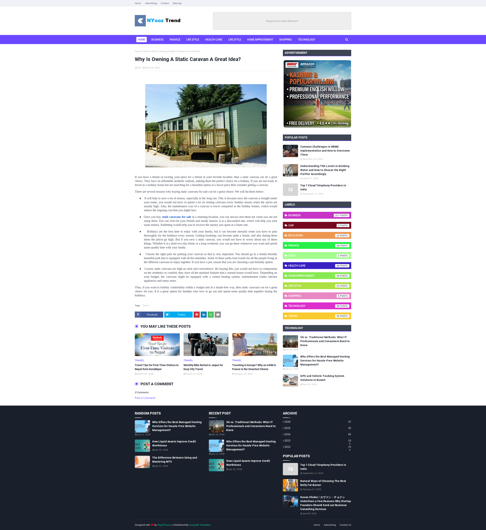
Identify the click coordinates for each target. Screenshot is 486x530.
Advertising (151, 3)
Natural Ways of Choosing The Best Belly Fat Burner (323, 482)
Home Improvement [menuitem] (260, 39)
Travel (146, 51)
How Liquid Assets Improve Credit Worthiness (174, 443)
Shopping (314, 295)
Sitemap (177, 3)
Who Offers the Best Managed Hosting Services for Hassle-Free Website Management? (325, 360)
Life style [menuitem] (192, 39)
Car (314, 225)
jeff (139, 67)
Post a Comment (145, 398)
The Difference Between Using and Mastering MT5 (174, 459)
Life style (314, 285)
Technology (314, 305)
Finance (314, 245)
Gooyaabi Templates (200, 524)
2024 (317, 434)
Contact (165, 3)
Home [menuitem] (141, 39)
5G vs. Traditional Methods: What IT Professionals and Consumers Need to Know (325, 341)
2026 (317, 421)
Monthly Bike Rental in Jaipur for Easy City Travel (203, 367)
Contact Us (345, 524)
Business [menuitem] (157, 39)
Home (138, 3)
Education (314, 235)
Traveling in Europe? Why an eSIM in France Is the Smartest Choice (254, 367)
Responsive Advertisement (282, 20)
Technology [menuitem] (306, 39)
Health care (314, 265)
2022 (317, 446)
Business (314, 215)
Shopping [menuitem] (285, 39)
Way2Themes (164, 524)
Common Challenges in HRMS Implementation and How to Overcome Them (325, 150)
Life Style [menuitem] (234, 39)
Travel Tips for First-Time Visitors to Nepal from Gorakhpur (157, 367)
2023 (317, 440)
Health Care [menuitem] (213, 39)
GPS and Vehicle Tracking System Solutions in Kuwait (322, 377)
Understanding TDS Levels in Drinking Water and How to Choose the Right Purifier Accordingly (324, 170)
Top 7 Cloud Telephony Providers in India (323, 187)
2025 (317, 428)
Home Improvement (314, 275)
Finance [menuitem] (175, 39)
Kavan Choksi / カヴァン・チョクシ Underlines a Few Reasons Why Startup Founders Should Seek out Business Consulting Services (325, 503)
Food (314, 255)
